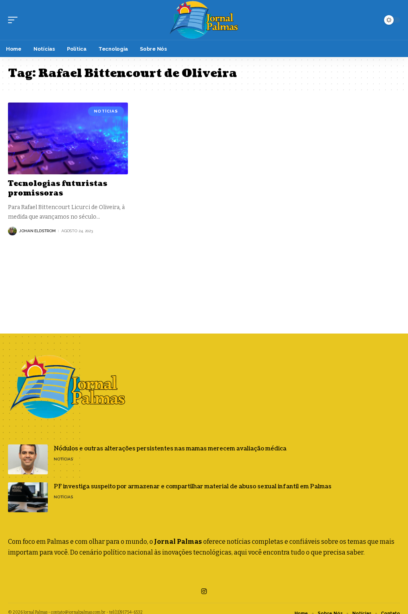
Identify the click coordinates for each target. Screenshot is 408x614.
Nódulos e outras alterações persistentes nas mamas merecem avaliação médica (170, 448)
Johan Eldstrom (37, 231)
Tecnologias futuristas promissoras (57, 188)
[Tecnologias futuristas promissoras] (68, 139)
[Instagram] (204, 591)
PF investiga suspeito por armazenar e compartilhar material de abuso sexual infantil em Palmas (193, 486)
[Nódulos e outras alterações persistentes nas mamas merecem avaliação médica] (28, 459)
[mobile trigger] (15, 20)
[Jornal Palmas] (204, 20)
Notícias (106, 111)
